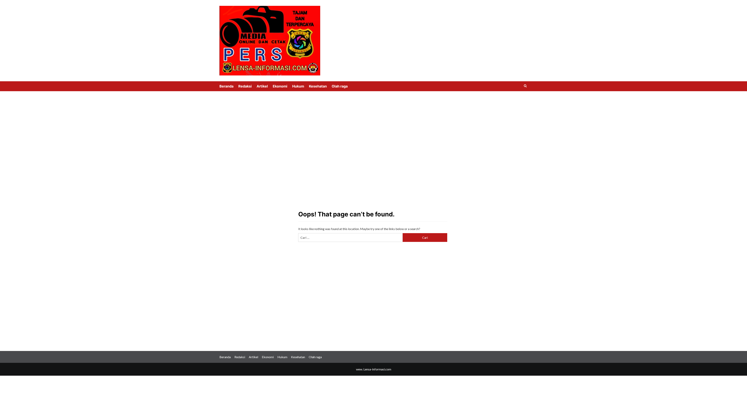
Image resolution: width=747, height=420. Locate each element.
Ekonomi (280, 86)
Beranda (226, 86)
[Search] (525, 86)
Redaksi (245, 86)
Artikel (262, 86)
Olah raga (340, 86)
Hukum (298, 86)
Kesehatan (318, 86)
